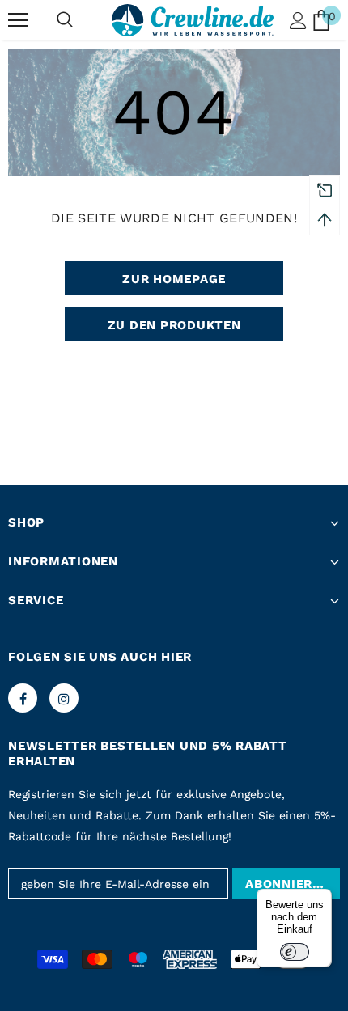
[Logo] (193, 20)
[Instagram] (64, 698)
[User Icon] (298, 20)
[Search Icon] (65, 20)
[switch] (294, 952)
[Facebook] (22, 698)
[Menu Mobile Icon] (18, 20)
